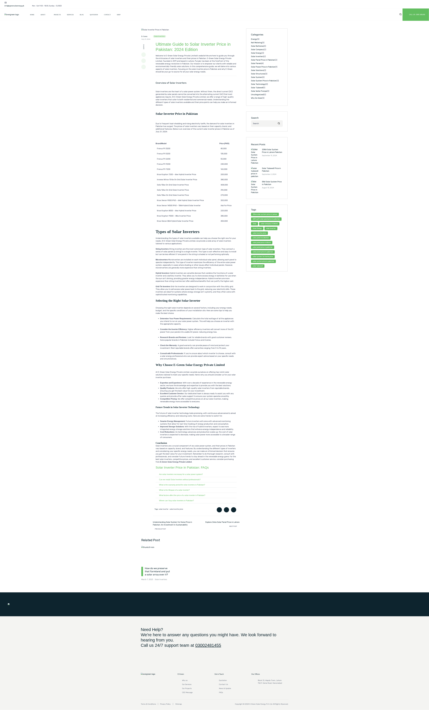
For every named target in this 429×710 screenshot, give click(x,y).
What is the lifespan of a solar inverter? (174, 490)
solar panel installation (261, 238)
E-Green (144, 36)
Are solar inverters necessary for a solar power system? (181, 474)
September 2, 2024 (269, 174)
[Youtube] (412, 4)
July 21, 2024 (145, 39)
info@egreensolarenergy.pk (14, 6)
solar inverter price (176, 509)
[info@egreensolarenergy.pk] (5, 3)
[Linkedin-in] (389, 4)
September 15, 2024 (269, 156)
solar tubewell (258, 266)
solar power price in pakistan (263, 252)
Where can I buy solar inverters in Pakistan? (176, 501)
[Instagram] (420, 4)
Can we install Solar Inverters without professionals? (180, 480)
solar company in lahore (269, 224)
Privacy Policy (165, 704)
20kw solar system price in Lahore (265, 214)
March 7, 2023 (147, 579)
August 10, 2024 (268, 188)
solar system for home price (263, 257)
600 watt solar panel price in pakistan (266, 219)
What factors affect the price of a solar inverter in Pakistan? (182, 495)
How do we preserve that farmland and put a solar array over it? (157, 571)
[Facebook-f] (397, 4)
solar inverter (163, 509)
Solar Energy (257, 228)
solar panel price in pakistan (262, 247)
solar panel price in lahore (262, 242)
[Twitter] (405, 4)
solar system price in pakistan (263, 261)
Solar (254, 224)
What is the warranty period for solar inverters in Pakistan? (182, 485)
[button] (196, 474)
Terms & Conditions (148, 704)
